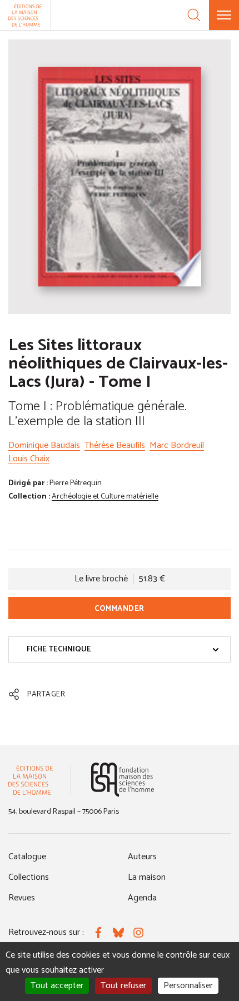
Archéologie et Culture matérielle (105, 496)
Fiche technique (59, 649)
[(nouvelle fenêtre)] (122, 779)
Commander (119, 608)
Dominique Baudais (44, 445)
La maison (147, 877)
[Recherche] (194, 15)
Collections (28, 877)
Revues (21, 897)
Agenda (142, 897)
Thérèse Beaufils (114, 445)
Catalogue (27, 856)
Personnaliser (188, 985)
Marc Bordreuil (177, 445)
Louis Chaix (28, 458)
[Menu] (224, 15)
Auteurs (142, 856)
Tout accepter (57, 985)
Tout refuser (123, 985)
